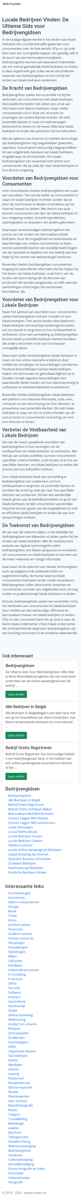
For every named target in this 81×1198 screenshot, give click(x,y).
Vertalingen (16, 943)
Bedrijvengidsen (19, 796)
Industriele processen (23, 970)
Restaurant (16, 1078)
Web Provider (12, 4)
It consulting (17, 974)
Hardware (15, 965)
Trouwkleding (17, 1119)
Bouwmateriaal (19, 1083)
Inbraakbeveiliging (21, 1164)
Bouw (12, 911)
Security (14, 988)
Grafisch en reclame (22, 1024)
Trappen (14, 1114)
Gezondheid (16, 1001)
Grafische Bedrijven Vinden (27, 872)
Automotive (16, 898)
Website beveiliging (22, 1146)
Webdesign (16, 1123)
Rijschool (14, 1132)
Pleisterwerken (18, 1096)
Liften (12, 1047)
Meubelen (15, 1065)
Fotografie (15, 1182)
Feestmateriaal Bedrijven (26, 868)
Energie (13, 907)
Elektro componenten (23, 902)
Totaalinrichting (19, 1141)
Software (14, 992)
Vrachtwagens (18, 1042)
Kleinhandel (16, 1006)
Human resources (21, 938)
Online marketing (20, 1015)
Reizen (13, 1110)
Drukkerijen (16, 1038)
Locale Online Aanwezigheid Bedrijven (35, 850)
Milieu (12, 956)
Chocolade (15, 1173)
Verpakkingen (18, 947)
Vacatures (15, 1155)
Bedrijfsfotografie (20, 1105)
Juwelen (13, 1128)
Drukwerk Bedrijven (22, 863)
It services (15, 979)
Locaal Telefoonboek (22, 832)
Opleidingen (16, 952)
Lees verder (16, 694)
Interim (13, 1069)
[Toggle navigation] (73, 4)
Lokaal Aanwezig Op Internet (28, 854)
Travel (12, 916)
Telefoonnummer (20, 845)
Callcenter (15, 961)
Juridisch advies (19, 925)
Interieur (14, 997)
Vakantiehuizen (19, 1178)
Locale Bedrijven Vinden (25, 836)
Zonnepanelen (18, 1033)
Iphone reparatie (20, 1087)
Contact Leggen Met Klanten (28, 818)
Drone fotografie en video (26, 1169)
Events (13, 1060)
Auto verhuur (17, 1101)
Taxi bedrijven (18, 1056)
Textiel (12, 1010)
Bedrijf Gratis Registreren (26, 805)
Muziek (13, 1092)
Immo (12, 920)
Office (12, 983)
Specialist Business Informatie (29, 859)
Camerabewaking (20, 1160)
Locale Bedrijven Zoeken (25, 841)
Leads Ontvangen (20, 827)
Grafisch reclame (20, 934)
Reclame (14, 1029)
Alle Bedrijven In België (24, 800)
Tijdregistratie (18, 1137)
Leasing (13, 1074)
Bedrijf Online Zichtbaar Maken (30, 809)
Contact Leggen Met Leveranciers (31, 823)
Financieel (15, 929)
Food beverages (19, 893)
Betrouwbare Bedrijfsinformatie (30, 814)
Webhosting (16, 1020)
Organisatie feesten (22, 1051)
